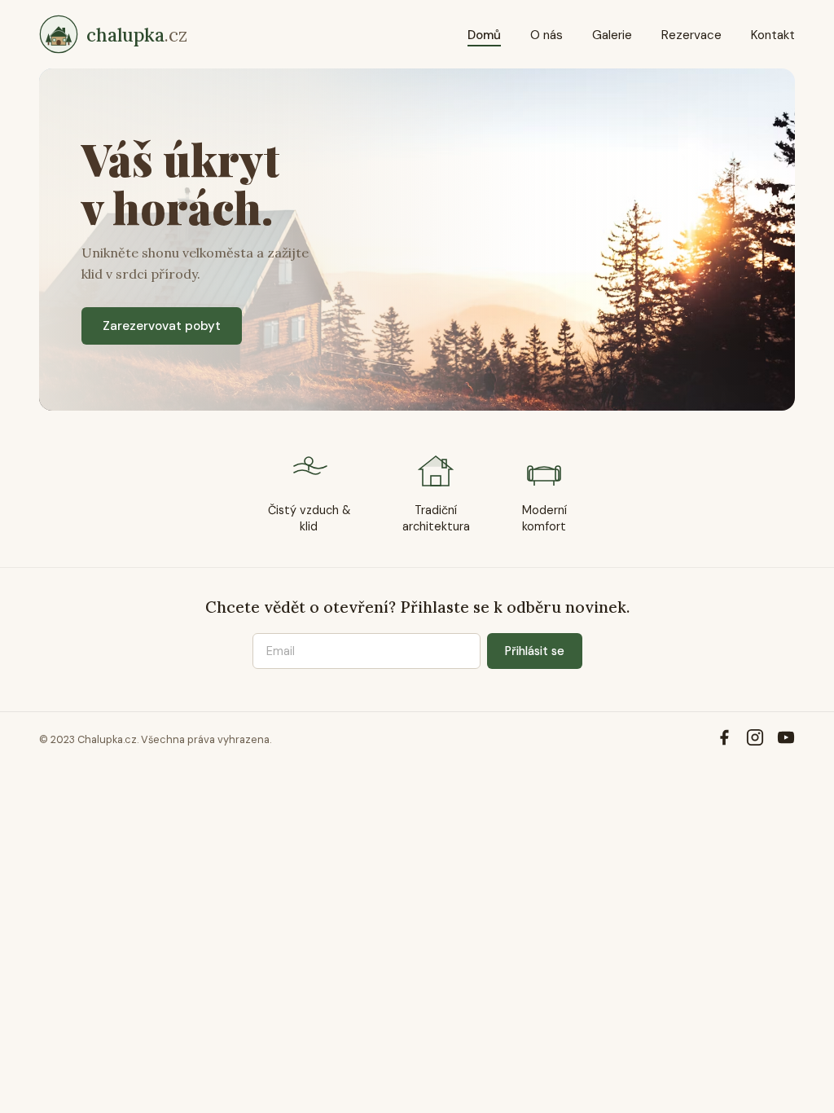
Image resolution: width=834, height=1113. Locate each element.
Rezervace (691, 35)
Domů (484, 35)
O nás (546, 35)
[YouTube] (786, 739)
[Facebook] (724, 739)
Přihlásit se (534, 651)
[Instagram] (755, 739)
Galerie (612, 35)
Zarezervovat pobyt (162, 326)
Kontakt (773, 35)
